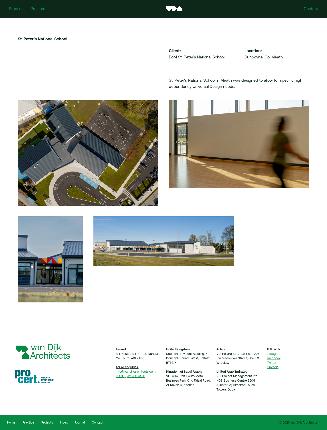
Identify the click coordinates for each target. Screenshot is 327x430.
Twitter (272, 362)
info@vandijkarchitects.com (135, 371)
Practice (16, 8)
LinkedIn (273, 367)
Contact (311, 8)
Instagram (274, 354)
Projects (38, 8)
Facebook (274, 358)
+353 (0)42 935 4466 (130, 376)
